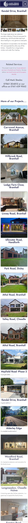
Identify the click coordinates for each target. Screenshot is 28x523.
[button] (25, 4)
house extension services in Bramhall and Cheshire (14, 69)
